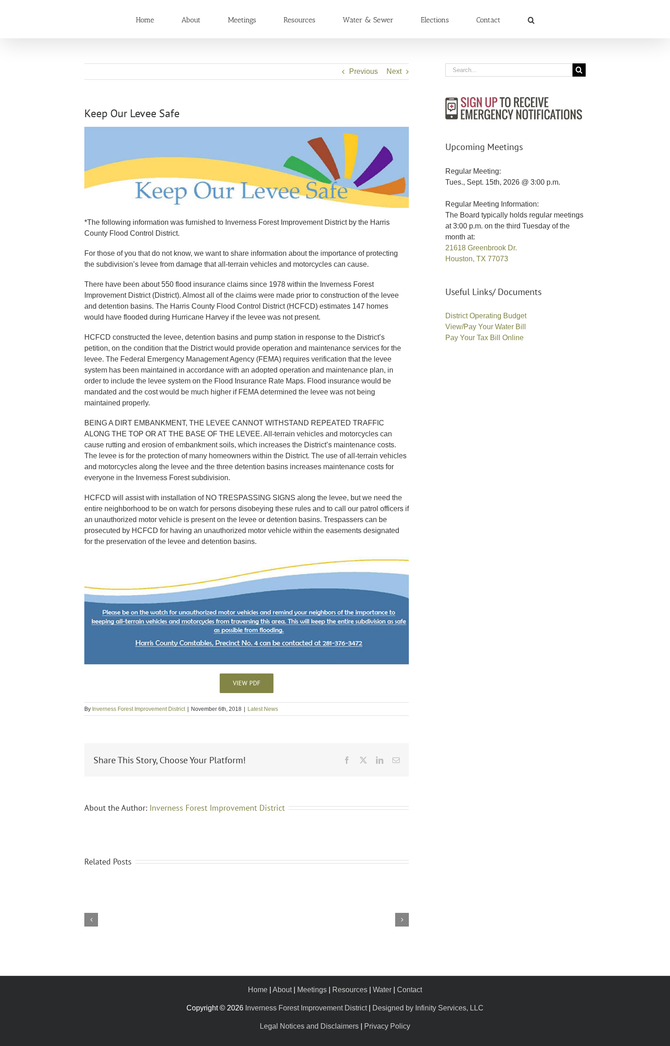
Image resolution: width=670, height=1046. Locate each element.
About (282, 990)
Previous (363, 71)
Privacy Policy (387, 1026)
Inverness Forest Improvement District (138, 709)
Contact (409, 990)
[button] (469, 19)
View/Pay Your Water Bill (485, 327)
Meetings (312, 990)
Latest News (262, 709)
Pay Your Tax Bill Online (484, 338)
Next (394, 71)
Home (258, 990)
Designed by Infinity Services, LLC (428, 1008)
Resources (349, 990)
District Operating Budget (485, 316)
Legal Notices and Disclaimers (309, 1026)
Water (382, 990)
